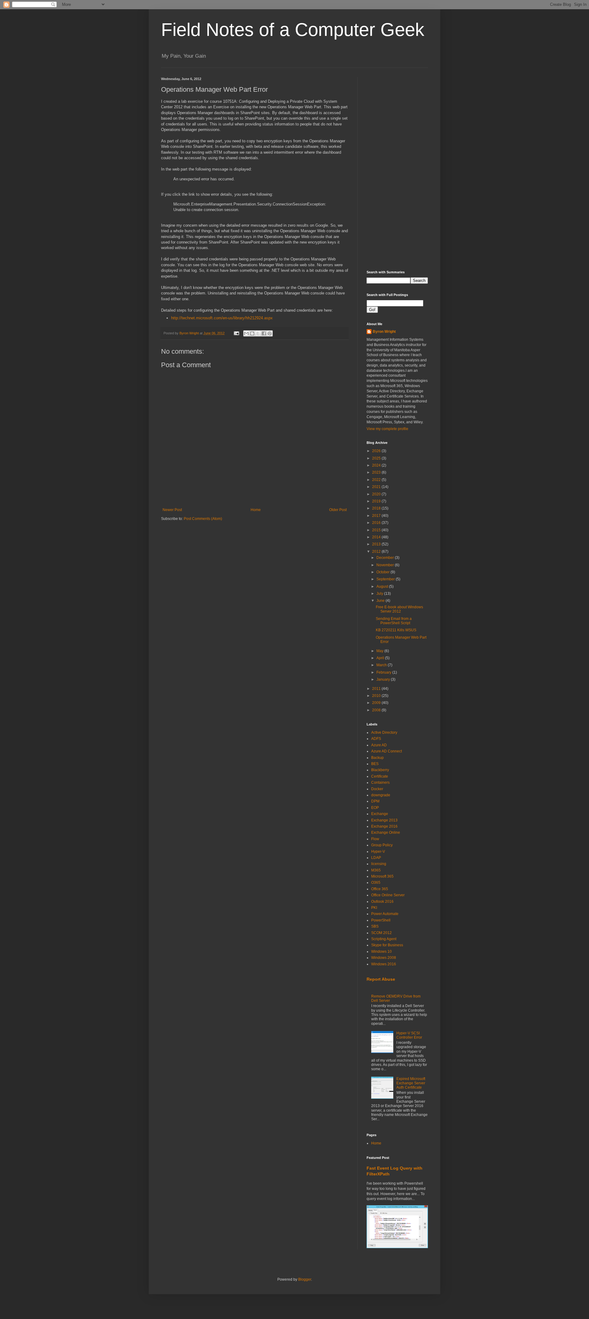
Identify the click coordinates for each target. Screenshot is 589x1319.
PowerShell (381, 920)
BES (375, 764)
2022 (377, 480)
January (383, 679)
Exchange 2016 (384, 826)
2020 (377, 494)
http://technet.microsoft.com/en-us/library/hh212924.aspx (222, 318)
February (384, 672)
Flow (375, 839)
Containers (380, 782)
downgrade (380, 795)
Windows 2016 (383, 964)
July (380, 593)
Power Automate (384, 914)
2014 (377, 537)
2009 (377, 703)
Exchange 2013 (384, 820)
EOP (375, 808)
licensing (378, 864)
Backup (377, 758)
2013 (377, 544)
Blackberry (380, 770)
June (381, 600)
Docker (377, 789)
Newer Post (172, 510)
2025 (377, 458)
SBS (375, 926)
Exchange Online (385, 832)
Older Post (338, 510)
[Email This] (246, 333)
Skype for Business (387, 945)
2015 (377, 530)
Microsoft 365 (382, 876)
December (385, 558)
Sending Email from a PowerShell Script (394, 621)
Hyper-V (378, 851)
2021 (377, 487)
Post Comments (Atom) (203, 519)
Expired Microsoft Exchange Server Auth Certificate (410, 1083)
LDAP (376, 858)
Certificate (379, 776)
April (380, 658)
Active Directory (384, 732)
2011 (377, 688)
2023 (377, 472)
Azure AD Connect (386, 751)
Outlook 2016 (382, 901)
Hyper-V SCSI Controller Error (409, 1035)
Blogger (304, 1279)
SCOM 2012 (381, 933)
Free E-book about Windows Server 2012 (399, 609)
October (383, 572)
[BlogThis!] (252, 333)
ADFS (376, 738)
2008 (377, 710)
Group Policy (382, 845)
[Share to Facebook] (264, 333)
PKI (374, 908)
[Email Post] (236, 333)
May (380, 651)
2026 (377, 451)
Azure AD (379, 745)
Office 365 (379, 889)
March (382, 665)
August (382, 586)
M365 (376, 870)
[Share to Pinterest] (270, 333)
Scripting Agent (383, 939)
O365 (375, 882)
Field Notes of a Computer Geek (292, 29)
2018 (377, 508)
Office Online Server (388, 895)
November (385, 565)
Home (256, 510)
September (386, 579)
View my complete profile (387, 429)
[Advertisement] (397, 169)
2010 (377, 696)
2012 (377, 551)
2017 (377, 515)
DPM (375, 801)
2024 (377, 465)
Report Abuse (381, 979)
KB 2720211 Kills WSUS (396, 630)
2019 (377, 501)
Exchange (379, 814)
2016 (377, 523)
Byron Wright (384, 331)
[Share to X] (258, 333)
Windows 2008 (383, 958)
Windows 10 (381, 951)
